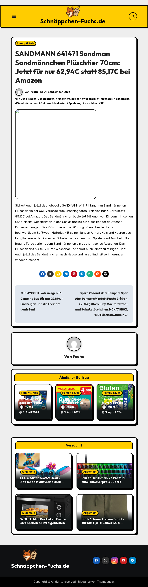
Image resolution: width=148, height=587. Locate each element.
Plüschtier (105, 98)
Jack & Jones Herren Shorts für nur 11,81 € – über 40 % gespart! (103, 523)
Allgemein (28, 471)
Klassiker (75, 98)
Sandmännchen (27, 103)
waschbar (90, 103)
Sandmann (123, 98)
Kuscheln (90, 98)
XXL (102, 103)
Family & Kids (25, 43)
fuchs (34, 91)
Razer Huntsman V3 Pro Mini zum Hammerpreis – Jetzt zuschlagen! (103, 482)
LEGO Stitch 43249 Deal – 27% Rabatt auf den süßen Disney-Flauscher (40, 482)
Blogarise (84, 581)
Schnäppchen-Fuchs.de (72, 21)
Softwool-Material (53, 103)
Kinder (62, 98)
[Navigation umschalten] (14, 16)
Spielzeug (74, 103)
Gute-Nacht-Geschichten (38, 98)
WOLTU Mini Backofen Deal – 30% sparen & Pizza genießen (43, 521)
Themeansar (105, 581)
